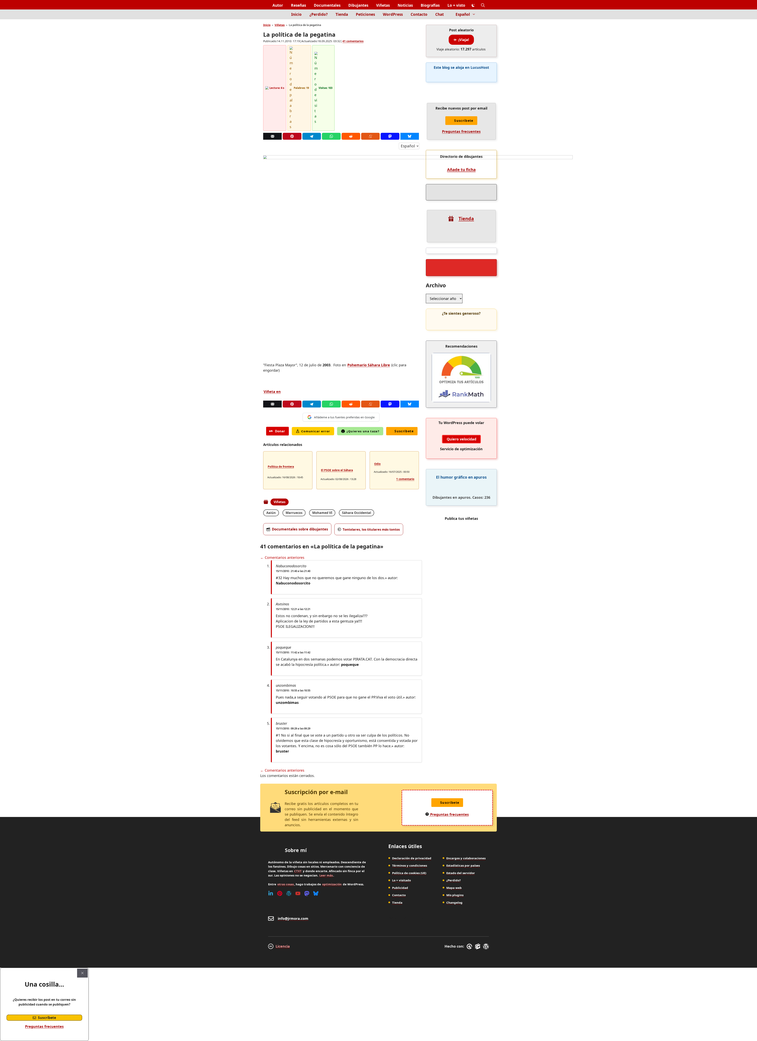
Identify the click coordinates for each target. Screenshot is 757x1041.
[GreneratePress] (470, 946)
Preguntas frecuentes (461, 131)
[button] (483, 5)
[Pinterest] (292, 136)
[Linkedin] (270, 893)
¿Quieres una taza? (363, 431)
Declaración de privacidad (411, 858)
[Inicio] (280, 17)
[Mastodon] (390, 136)
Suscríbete (404, 431)
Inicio (296, 14)
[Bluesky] (409, 136)
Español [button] (463, 14)
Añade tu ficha (461, 169)
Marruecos (294, 513)
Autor (277, 5)
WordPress (393, 14)
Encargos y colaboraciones (466, 858)
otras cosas (285, 884)
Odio (377, 464)
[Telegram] (311, 136)
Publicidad (400, 888)
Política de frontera (281, 466)
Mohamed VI (322, 513)
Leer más (326, 875)
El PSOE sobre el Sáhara (337, 470)
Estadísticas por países (463, 865)
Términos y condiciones (409, 865)
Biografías (430, 5)
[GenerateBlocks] (478, 946)
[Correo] (272, 136)
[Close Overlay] (82, 973)
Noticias (405, 5)
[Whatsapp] (331, 136)
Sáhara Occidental (356, 513)
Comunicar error (315, 431)
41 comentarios (353, 41)
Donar (280, 431)
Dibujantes (358, 5)
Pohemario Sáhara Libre (368, 365)
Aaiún (271, 513)
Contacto (419, 14)
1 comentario (405, 479)
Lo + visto (456, 5)
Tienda (342, 14)
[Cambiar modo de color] (473, 5)
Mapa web (454, 888)
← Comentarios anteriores (282, 557)
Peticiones (365, 14)
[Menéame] (370, 136)
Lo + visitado (401, 880)
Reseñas (298, 5)
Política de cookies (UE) (409, 873)
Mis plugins (454, 895)
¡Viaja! (463, 39)
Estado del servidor (460, 873)
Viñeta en (272, 391)
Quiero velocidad (461, 439)
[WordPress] (288, 893)
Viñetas (383, 5)
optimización (332, 884)
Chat (439, 14)
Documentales (327, 5)
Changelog (454, 902)
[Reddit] (351, 136)
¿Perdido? (319, 14)
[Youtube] (297, 893)
